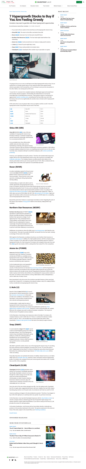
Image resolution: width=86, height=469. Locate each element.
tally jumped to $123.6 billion (42, 193)
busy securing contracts (36, 267)
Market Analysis (57, 6)
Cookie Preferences (51, 458)
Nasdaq (8, 1)
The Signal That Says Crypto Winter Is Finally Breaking (67, 19)
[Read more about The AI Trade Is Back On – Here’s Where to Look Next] (50, 429)
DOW (3, 1)
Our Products (12, 6)
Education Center (35, 6)
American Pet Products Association (18, 191)
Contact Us (40, 457)
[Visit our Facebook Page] (10, 460)
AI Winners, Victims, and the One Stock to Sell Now (68, 27)
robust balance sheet (46, 398)
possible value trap (22, 357)
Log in (79, 2)
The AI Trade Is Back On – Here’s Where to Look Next (25, 428)
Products (35, 457)
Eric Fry (15, 437)
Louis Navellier (17, 430)
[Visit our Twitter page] (12, 460)
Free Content (46, 6)
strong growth (26, 201)
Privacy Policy (65, 457)
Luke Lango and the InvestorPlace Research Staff (24, 447)
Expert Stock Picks (16, 11)
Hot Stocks (12, 441)
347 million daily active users (41, 351)
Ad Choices (71, 457)
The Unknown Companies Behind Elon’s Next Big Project (68, 50)
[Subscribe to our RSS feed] (15, 460)
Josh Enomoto (14, 26)
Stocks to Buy (24, 11)
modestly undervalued (15, 159)
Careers (48, 457)
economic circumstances (17, 295)
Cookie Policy (43, 458)
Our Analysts (23, 6)
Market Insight (13, 426)
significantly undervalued (16, 238)
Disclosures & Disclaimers (56, 457)
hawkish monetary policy (22, 97)
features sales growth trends (24, 320)
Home (11, 11)
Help (45, 457)
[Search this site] (83, 2)
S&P (12, 1)
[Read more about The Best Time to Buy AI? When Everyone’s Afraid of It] (50, 436)
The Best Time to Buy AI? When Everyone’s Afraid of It (25, 436)
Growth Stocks (13, 413)
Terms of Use (58, 458)
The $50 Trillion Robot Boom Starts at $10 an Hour (67, 34)
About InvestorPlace (72, 6)
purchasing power (40, 230)
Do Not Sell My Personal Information (31, 458)
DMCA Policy (65, 458)
